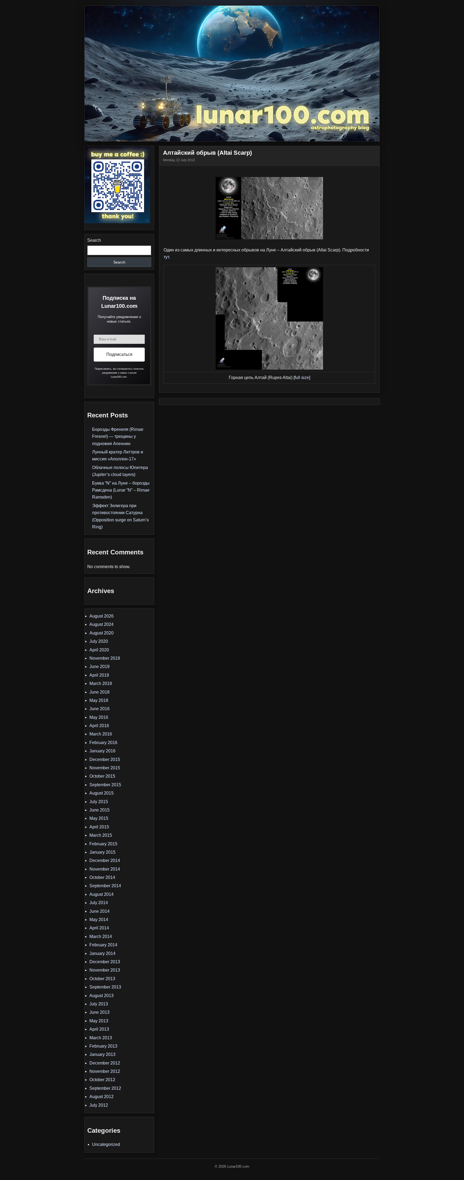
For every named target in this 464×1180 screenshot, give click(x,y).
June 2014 (99, 911)
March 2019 (100, 683)
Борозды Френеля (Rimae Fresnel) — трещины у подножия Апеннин (117, 436)
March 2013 (100, 1037)
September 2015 (105, 784)
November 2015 (104, 768)
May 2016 (98, 717)
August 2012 (101, 1096)
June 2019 (99, 666)
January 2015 (102, 852)
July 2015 (98, 801)
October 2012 (102, 1079)
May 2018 (98, 700)
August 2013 (101, 995)
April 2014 (99, 928)
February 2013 (103, 1046)
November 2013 (104, 970)
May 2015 (98, 818)
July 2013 (98, 1004)
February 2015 (103, 844)
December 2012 (104, 1063)
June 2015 (99, 810)
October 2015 (102, 776)
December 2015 (104, 759)
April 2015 (99, 827)
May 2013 (98, 1021)
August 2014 (101, 894)
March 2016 (100, 734)
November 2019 (104, 658)
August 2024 (101, 624)
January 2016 (102, 751)
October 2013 (102, 978)
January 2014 (102, 953)
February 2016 (103, 742)
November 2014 (104, 869)
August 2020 (101, 633)
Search (94, 240)
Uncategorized (106, 1144)
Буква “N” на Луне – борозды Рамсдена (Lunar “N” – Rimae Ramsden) (121, 490)
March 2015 (100, 835)
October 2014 (102, 877)
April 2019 (99, 675)
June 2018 (99, 692)
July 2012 (98, 1105)
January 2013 (102, 1054)
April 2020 (99, 650)
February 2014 (103, 945)
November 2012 (104, 1071)
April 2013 (99, 1029)
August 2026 (101, 616)
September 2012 (105, 1088)
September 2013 (105, 987)
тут (166, 257)
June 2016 (99, 708)
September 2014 (105, 885)
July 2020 (98, 641)
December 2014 (104, 860)
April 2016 (99, 725)
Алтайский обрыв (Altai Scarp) (207, 152)
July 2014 (98, 902)
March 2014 (100, 936)
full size (302, 377)
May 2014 (98, 919)
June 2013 (99, 1012)
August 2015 (101, 793)
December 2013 (104, 961)
